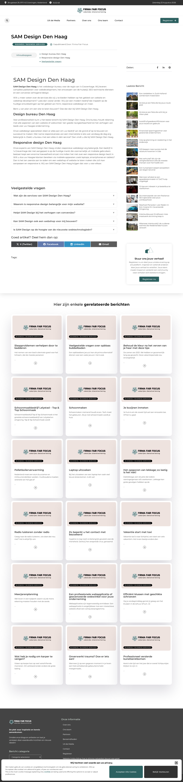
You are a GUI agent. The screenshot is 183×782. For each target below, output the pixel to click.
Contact (119, 20)
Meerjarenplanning (26, 594)
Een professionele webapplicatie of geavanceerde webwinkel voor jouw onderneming (91, 597)
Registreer (67, 754)
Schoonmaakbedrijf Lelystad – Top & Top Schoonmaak (36, 409)
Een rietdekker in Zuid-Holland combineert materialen (153, 94)
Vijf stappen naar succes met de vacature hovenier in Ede (153, 150)
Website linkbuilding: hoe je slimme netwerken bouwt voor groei (91, 758)
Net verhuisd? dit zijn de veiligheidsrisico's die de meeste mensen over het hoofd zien (153, 160)
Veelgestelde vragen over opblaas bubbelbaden (89, 346)
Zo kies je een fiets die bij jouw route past (155, 104)
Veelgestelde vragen (51, 61)
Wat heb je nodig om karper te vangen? (33, 657)
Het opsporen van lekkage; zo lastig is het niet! (145, 471)
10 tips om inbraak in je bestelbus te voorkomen (154, 187)
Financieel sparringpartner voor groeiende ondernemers (153, 132)
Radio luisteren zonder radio (31, 532)
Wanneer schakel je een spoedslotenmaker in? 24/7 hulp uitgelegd (153, 179)
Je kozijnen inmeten (135, 407)
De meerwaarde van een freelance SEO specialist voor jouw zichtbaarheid (154, 198)
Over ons (86, 20)
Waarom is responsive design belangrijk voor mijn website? (64, 204)
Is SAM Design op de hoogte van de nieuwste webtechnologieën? (64, 229)
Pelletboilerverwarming (29, 470)
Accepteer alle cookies (126, 772)
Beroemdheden (70, 739)
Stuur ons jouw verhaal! (149, 258)
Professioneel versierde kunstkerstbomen (137, 657)
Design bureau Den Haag (54, 54)
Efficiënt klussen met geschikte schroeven (142, 595)
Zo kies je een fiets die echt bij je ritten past (153, 113)
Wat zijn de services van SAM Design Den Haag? (64, 195)
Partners (71, 20)
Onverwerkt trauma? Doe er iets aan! (89, 657)
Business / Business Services (30, 44)
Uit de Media (53, 20)
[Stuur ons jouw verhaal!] (149, 250)
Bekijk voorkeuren (161, 772)
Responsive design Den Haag (56, 58)
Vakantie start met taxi (137, 532)
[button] (176, 763)
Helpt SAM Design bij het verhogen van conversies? (64, 212)
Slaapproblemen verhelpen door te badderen (36, 346)
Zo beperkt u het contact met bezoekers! (87, 533)
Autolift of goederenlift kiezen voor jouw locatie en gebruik (154, 122)
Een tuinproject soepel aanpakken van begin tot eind (154, 169)
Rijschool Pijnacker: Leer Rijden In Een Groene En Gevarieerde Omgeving (154, 207)
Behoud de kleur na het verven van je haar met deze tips (145, 346)
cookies (47, 772)
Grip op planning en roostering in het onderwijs (155, 141)
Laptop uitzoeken (80, 470)
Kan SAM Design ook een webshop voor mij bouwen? (64, 221)
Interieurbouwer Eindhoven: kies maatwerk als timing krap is (153, 215)
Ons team (103, 20)
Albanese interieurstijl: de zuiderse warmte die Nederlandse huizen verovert (154, 225)
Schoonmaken (78, 407)
